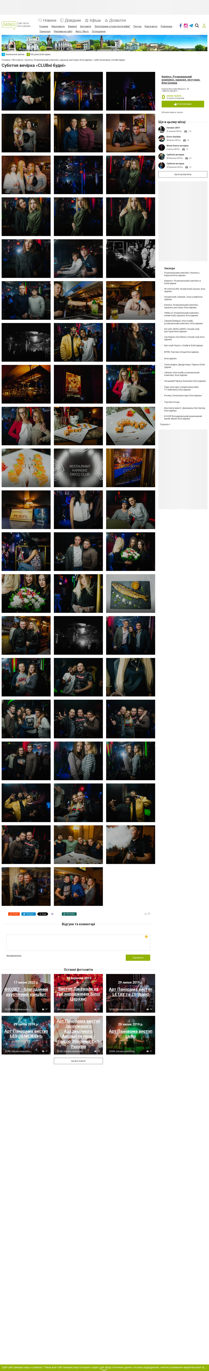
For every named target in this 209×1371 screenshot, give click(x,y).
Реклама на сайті (63, 31)
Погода (137, 26)
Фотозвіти (85, 26)
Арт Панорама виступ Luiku (130, 1034)
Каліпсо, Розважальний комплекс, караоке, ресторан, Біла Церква (181, 79)
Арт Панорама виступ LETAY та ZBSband (130, 992)
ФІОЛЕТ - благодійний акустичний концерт (26, 992)
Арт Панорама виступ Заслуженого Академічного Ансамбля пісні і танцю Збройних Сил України (78, 1034)
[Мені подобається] (145, 913)
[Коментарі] (149, 913)
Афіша (95, 20)
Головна (43, 26)
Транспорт (45, 31)
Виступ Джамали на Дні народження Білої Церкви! (78, 993)
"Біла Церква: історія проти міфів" (112, 26)
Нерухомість (58, 26)
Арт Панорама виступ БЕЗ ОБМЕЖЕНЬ (26, 1034)
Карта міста (151, 26)
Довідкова (166, 26)
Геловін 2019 (173, 127)
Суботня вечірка (175, 154)
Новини (49, 20)
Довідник (73, 20)
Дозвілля (117, 20)
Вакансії (72, 26)
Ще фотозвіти (78, 1061)
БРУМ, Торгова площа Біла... (122, 1009)
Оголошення (98, 31)
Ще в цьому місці (183, 174)
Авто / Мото (82, 31)
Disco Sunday (174, 136)
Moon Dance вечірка (177, 145)
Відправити (138, 958)
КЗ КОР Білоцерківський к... (18, 1009)
